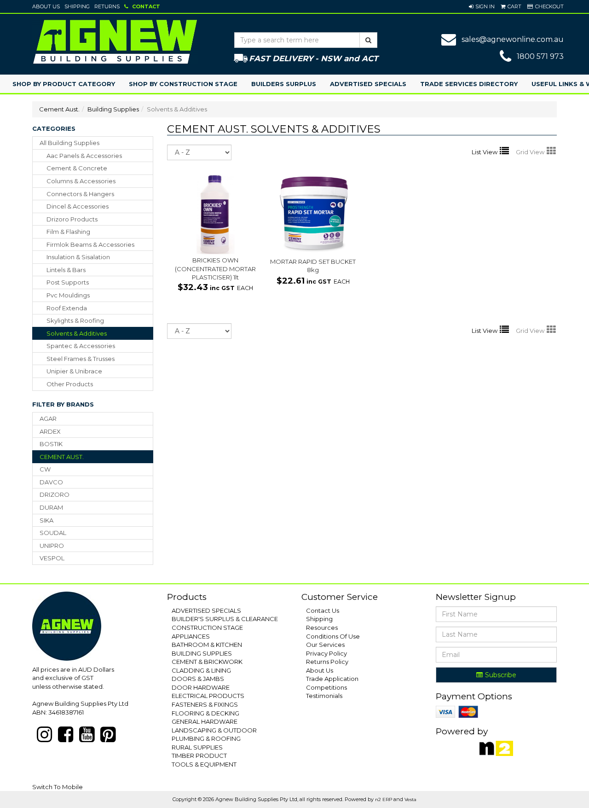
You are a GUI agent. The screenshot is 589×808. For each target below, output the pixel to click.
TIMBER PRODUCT (199, 755)
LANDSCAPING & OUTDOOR (214, 730)
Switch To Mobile (57, 787)
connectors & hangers (80, 194)
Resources (322, 627)
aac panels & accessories (84, 155)
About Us (46, 6)
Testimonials (324, 695)
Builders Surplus (283, 83)
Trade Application (332, 678)
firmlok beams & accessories (90, 244)
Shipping (77, 6)
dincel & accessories (77, 206)
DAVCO (51, 482)
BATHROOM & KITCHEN (207, 644)
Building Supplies (113, 109)
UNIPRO (52, 545)
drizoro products (72, 219)
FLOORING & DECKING (205, 713)
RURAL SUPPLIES (197, 747)
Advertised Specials (368, 83)
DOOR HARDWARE (201, 687)
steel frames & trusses (80, 358)
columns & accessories (80, 181)
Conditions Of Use (333, 636)
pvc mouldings (68, 295)
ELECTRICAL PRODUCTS (208, 695)
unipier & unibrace (74, 371)
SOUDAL (53, 532)
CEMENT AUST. (62, 456)
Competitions (326, 687)
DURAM (51, 507)
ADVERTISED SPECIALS (206, 610)
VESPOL (52, 558)
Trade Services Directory (469, 83)
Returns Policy (327, 661)
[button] (482, 6)
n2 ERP (383, 799)
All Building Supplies (69, 142)
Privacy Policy (326, 653)
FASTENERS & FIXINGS (205, 704)
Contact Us (322, 610)
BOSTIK (51, 444)
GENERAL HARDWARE (204, 721)
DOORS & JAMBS (198, 678)
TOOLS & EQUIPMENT (204, 764)
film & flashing (68, 231)
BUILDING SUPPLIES (202, 653)
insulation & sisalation (78, 257)
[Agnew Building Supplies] (115, 41)
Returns (107, 6)
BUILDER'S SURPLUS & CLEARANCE (225, 618)
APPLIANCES (191, 636)
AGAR (48, 418)
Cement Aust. (59, 109)
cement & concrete (76, 168)
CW (45, 469)
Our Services (325, 644)
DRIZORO (54, 494)
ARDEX (50, 431)
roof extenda (66, 308)
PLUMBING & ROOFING (206, 738)
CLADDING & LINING (201, 670)
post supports (67, 282)
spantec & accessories (80, 345)
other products (69, 384)
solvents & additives (76, 333)
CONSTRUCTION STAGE (207, 627)
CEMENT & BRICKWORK (207, 661)
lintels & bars (66, 269)
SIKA (46, 520)
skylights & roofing (75, 320)
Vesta (410, 799)
